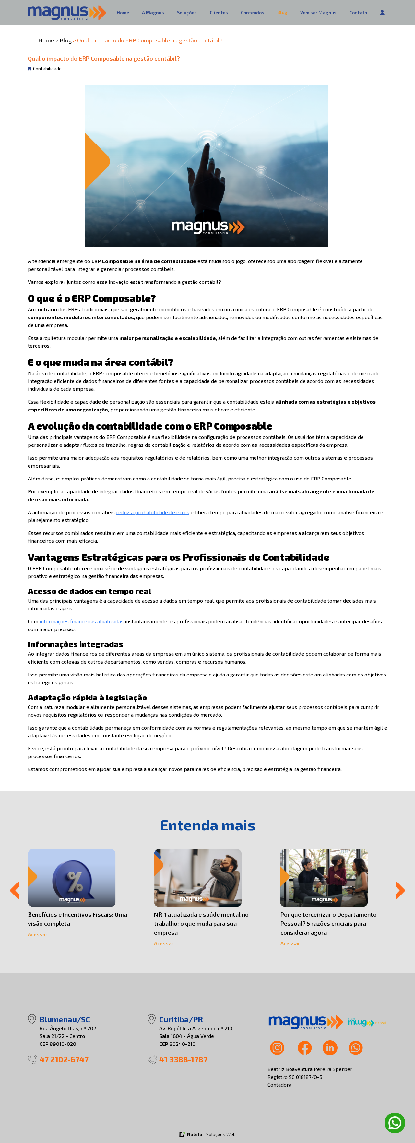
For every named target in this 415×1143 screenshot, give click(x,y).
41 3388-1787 (183, 1059)
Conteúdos (252, 12)
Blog (282, 12)
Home (123, 12)
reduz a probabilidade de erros (152, 512)
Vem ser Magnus (318, 12)
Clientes (219, 12)
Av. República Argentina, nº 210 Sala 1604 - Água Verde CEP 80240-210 (195, 1036)
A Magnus (153, 12)
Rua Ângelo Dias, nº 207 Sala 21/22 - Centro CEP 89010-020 (68, 1036)
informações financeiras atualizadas (82, 621)
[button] (14, 890)
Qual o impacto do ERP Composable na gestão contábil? (149, 40)
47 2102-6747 (64, 1059)
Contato (358, 12)
